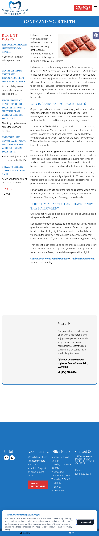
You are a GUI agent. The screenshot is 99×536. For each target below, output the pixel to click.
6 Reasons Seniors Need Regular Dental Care (14, 170)
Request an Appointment (83, 8)
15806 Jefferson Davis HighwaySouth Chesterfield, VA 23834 (84, 460)
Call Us (26, 533)
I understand (85, 522)
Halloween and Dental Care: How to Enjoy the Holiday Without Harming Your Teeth (14, 144)
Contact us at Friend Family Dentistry (49, 258)
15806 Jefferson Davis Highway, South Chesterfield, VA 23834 (73, 363)
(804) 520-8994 (68, 372)
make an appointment (83, 258)
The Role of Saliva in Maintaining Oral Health (14, 48)
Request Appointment (38, 484)
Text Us (75, 533)
